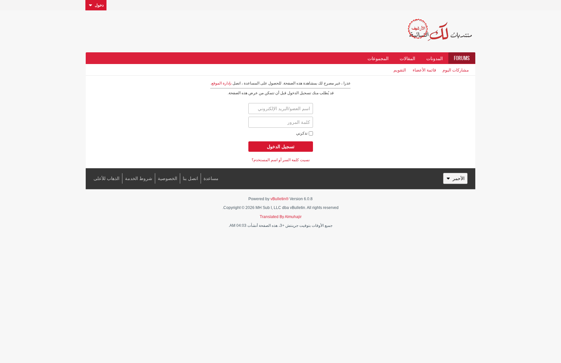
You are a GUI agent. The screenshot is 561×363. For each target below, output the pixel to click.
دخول (99, 5)
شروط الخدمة (138, 178)
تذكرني (301, 133)
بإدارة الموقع (221, 83)
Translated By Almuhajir (281, 216)
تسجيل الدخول (280, 146)
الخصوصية (167, 178)
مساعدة (211, 178)
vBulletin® (279, 199)
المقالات (407, 58)
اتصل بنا (190, 178)
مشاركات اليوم (456, 70)
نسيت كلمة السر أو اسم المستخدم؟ (281, 160)
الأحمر (459, 178)
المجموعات (378, 58)
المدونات (434, 58)
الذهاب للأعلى (106, 178)
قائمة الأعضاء (424, 70)
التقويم (399, 70)
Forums (462, 58)
